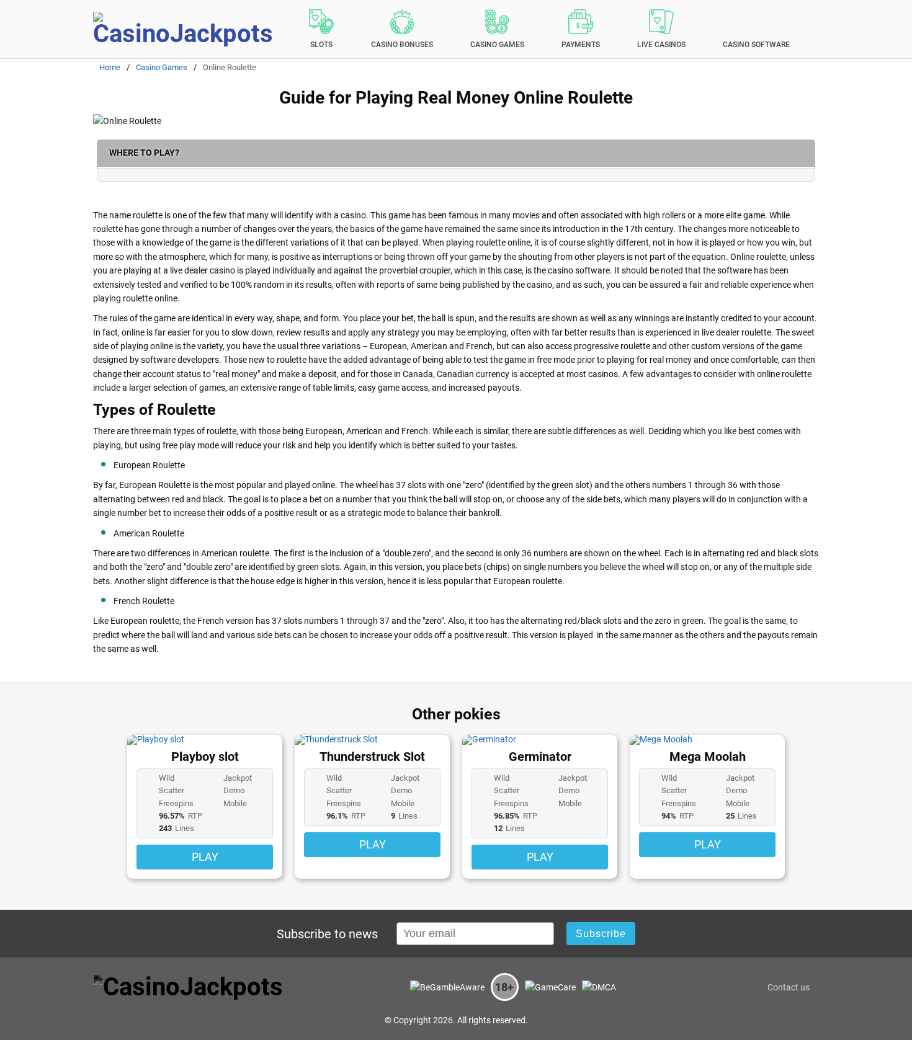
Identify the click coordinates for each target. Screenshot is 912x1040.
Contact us (788, 987)
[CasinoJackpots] (186, 29)
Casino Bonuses (402, 44)
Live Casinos (661, 44)
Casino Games (497, 44)
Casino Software (756, 44)
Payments (580, 44)
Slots (321, 44)
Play (205, 857)
